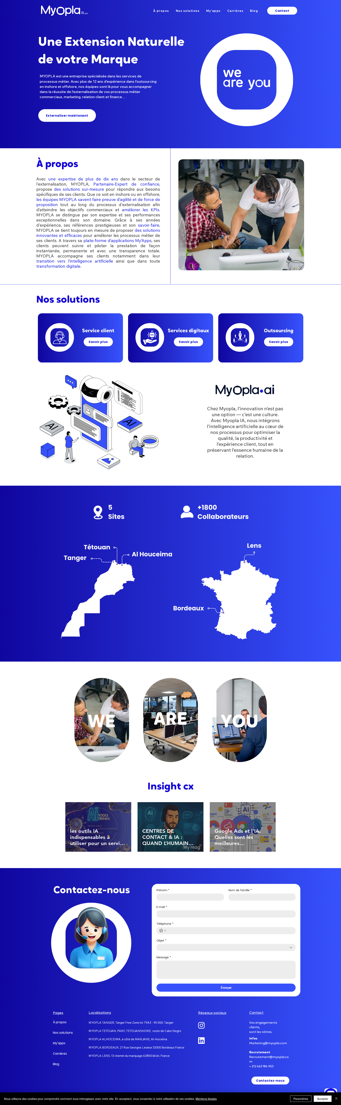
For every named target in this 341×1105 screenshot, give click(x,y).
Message (163, 957)
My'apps (59, 1043)
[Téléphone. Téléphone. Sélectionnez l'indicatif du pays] (163, 930)
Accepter (322, 1099)
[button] (241, 214)
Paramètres (300, 1099)
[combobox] (226, 947)
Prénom (163, 890)
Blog (56, 1064)
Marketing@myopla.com (268, 1043)
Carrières (60, 1053)
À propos (60, 1022)
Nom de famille (240, 890)
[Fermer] (336, 1099)
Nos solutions (62, 1032)
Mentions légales (206, 1099)
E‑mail (161, 907)
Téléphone (164, 924)
